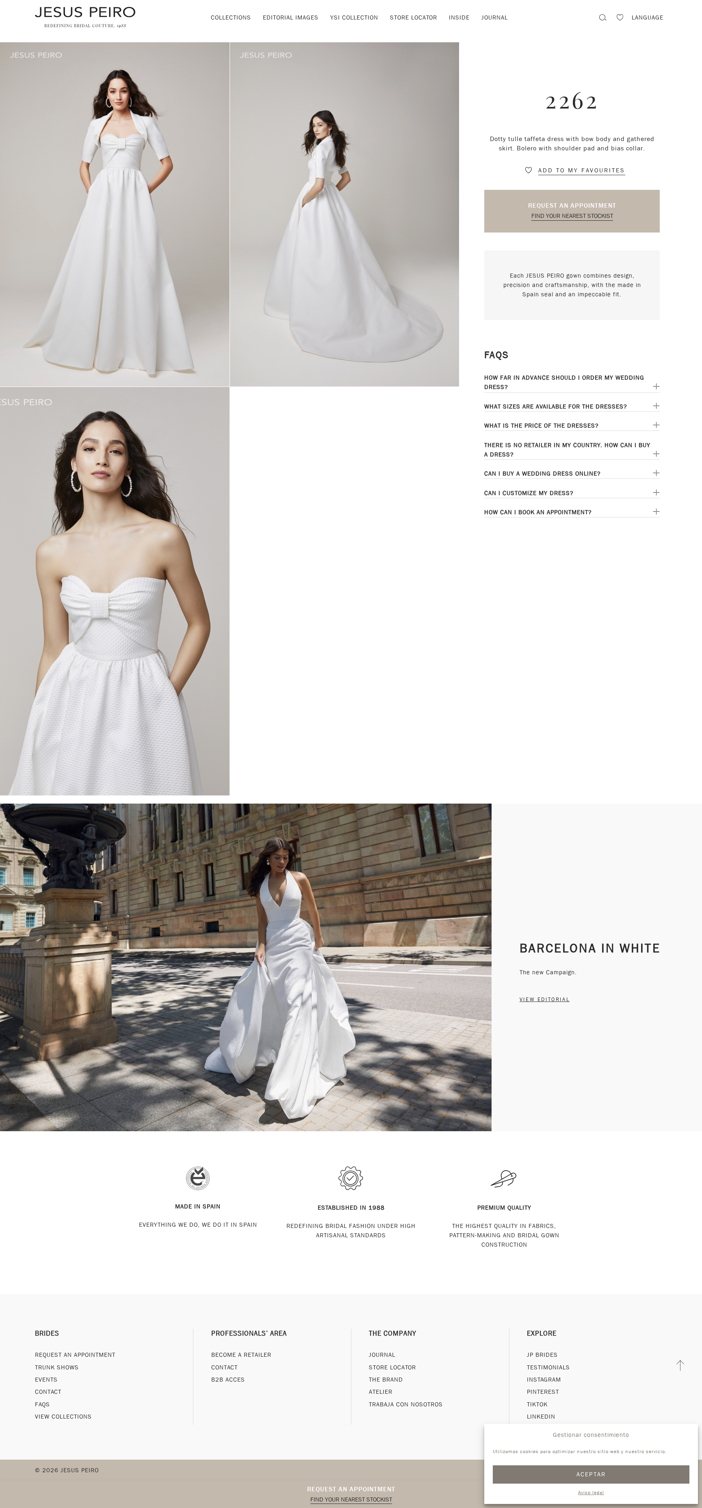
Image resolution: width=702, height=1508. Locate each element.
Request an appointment (572, 205)
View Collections (63, 1416)
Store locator (413, 17)
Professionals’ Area (249, 1333)
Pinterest (543, 1392)
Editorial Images (290, 17)
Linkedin (541, 1416)
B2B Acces (228, 1379)
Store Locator (392, 1367)
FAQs (42, 1404)
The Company (392, 1333)
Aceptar (591, 1474)
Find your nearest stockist (572, 216)
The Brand (386, 1379)
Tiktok (537, 1404)
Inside (459, 17)
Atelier (380, 1392)
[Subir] (680, 1365)
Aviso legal (591, 1492)
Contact (48, 1392)
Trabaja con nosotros (406, 1404)
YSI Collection (354, 17)
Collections (231, 17)
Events (46, 1379)
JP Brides (542, 1355)
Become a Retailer (241, 1355)
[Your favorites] (620, 18)
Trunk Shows (57, 1367)
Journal (494, 17)
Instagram (544, 1379)
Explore (542, 1333)
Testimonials (548, 1367)
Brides (47, 1333)
